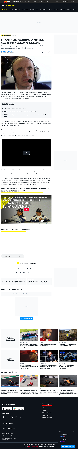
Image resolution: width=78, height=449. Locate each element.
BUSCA (57, 1)
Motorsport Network (33, 446)
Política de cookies (38, 444)
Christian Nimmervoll (6, 51)
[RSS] (20, 417)
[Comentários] (49, 51)
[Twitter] (20, 272)
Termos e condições (28, 444)
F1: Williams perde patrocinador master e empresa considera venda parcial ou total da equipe (27, 115)
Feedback (4, 426)
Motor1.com (44, 410)
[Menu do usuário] (74, 5)
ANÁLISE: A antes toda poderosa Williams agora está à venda (20, 111)
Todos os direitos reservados (46, 446)
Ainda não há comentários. (26, 293)
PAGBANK (30, 1)
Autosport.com (45, 415)
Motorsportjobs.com (47, 412)
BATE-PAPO (65, 1)
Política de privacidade (49, 444)
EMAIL (72, 1)
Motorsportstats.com (47, 417)
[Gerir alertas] (35, 272)
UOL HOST (24, 1)
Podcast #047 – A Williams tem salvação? (15, 108)
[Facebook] (16, 272)
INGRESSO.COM (17, 1)
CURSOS (35, 1)
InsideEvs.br (45, 407)
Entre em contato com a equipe (9, 431)
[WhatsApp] (24, 272)
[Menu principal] (3, 5)
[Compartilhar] (42, 51)
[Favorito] (45, 51)
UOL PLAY (41, 1)
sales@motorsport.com (7, 433)
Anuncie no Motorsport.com (8, 428)
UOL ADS (46, 1)
